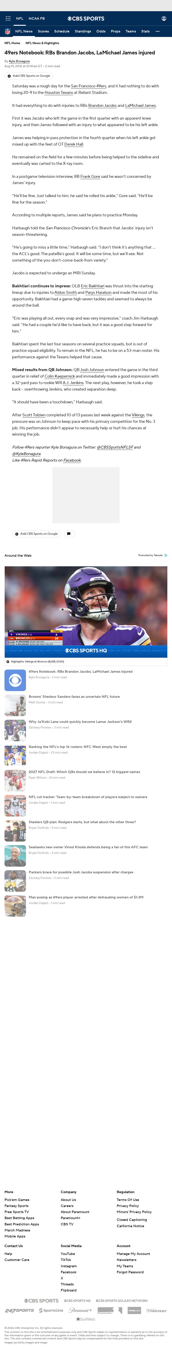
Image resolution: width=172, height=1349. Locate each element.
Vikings (138, 415)
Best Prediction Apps (21, 1224)
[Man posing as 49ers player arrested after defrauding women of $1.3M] (15, 906)
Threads (67, 1284)
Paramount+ (70, 1218)
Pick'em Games (16, 1200)
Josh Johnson (92, 369)
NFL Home (12, 43)
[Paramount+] (80, 1309)
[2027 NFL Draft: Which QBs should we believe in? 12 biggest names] (15, 780)
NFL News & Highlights (42, 43)
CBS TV (67, 1224)
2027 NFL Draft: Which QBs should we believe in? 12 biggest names (84, 772)
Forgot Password (130, 1272)
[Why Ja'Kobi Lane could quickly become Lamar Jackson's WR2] (15, 730)
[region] (86, 612)
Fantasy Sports (16, 1206)
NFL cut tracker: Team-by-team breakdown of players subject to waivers (88, 797)
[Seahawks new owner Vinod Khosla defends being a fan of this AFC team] (15, 856)
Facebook (72, 460)
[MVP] (134, 1308)
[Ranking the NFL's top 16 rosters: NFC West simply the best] (15, 755)
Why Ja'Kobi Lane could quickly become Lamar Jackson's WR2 (80, 722)
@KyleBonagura (26, 453)
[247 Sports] (19, 1309)
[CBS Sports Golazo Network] (122, 1300)
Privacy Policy (128, 1206)
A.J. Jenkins (73, 382)
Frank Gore (90, 176)
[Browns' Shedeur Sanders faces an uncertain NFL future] (15, 705)
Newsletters (126, 1260)
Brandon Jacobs (102, 105)
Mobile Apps (14, 1236)
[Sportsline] (51, 1310)
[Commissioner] (110, 1309)
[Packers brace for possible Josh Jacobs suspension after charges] (15, 881)
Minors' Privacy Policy (134, 1212)
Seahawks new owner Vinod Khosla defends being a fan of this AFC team (88, 847)
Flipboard (69, 1290)
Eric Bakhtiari (92, 286)
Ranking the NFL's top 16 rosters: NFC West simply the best (78, 747)
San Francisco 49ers (88, 86)
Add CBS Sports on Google (31, 76)
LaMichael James (140, 105)
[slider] (86, 644)
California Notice (130, 1226)
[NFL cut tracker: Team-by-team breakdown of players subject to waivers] (15, 805)
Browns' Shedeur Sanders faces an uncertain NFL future (74, 696)
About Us (68, 1200)
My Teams (125, 1266)
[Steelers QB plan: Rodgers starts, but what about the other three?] (15, 831)
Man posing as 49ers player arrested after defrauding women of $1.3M (86, 897)
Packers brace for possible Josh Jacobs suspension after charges (81, 872)
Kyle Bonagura (19, 61)
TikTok (66, 1260)
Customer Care (16, 1260)
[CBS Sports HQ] (77, 1300)
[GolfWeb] (86, 1319)
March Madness (17, 1230)
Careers (67, 1206)
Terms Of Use (128, 1200)
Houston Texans (59, 92)
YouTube (68, 1254)
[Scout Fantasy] (156, 1310)
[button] (8, 18)
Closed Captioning (132, 1220)
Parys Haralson (98, 292)
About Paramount (75, 1212)
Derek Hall (73, 144)
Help (8, 1254)
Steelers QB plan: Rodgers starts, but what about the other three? (82, 822)
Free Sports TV (16, 1212)
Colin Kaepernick (60, 376)
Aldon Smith (65, 292)
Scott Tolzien (33, 415)
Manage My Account (133, 1254)
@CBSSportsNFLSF (115, 447)
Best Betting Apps (19, 1218)
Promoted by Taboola (150, 555)
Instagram (69, 1266)
